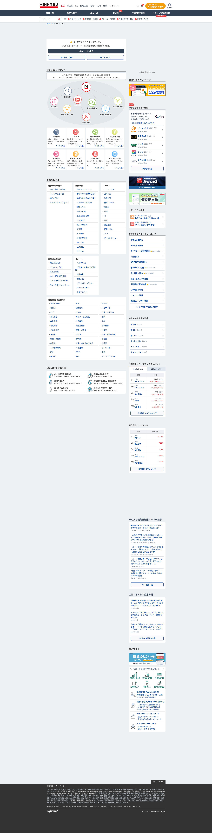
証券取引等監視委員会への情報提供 (82, 801)
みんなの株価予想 (57, 194)
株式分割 (80, 242)
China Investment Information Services (90, 791)
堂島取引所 (138, 791)
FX (76, 6)
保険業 (104, 343)
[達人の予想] (86, 117)
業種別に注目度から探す (86, 198)
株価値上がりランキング (147, 413)
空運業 (78, 334)
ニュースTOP (109, 189)
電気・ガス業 (81, 330)
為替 (105, 211)
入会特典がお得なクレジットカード (150, 719)
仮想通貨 (84, 6)
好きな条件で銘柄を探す (148, 307)
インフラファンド (108, 356)
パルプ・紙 (106, 308)
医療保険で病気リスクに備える (148, 709)
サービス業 (106, 348)
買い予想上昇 (82, 225)
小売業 (104, 339)
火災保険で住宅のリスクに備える (149, 707)
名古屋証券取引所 (71, 791)
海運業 (52, 334)
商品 (105, 220)
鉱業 (77, 303)
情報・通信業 (55, 339)
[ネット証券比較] (105, 109)
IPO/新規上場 (82, 238)
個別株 (106, 207)
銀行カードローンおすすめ (147, 729)
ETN (77, 356)
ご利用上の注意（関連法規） (98, 807)
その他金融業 (55, 348)
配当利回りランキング (147, 469)
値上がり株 (81, 207)
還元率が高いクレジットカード (148, 717)
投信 (92, 6)
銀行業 (52, 343)
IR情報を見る (147, 169)
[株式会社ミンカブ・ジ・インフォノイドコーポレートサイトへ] (66, 811)
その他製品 (54, 330)
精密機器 (105, 326)
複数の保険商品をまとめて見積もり (150, 702)
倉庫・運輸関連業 (108, 334)
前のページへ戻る (86, 51)
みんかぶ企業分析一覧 (147, 638)
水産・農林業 (55, 303)
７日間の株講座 (56, 267)
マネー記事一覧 (147, 585)
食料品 (52, 308)
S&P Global (146, 791)
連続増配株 (81, 220)
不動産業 (79, 348)
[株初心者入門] (118, 101)
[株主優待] (54, 101)
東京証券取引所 (60, 791)
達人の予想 (54, 198)
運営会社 (80, 274)
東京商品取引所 (128, 791)
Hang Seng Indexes (55, 793)
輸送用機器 (80, 326)
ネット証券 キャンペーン (59, 285)
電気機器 (53, 326)
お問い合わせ (82, 292)
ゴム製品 (53, 317)
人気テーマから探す (84, 203)
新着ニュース (109, 203)
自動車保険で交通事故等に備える (149, 705)
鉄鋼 (103, 317)
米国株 (70, 6)
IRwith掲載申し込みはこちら (143, 123)
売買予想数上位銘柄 (57, 189)
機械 (103, 321)
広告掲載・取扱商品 (115, 807)
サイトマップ (136, 807)
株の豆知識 (54, 272)
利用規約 (80, 279)
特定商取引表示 (83, 287)
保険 (105, 6)
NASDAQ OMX (107, 791)
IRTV (106, 233)
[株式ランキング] (67, 109)
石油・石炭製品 (108, 312)
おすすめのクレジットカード (148, 714)
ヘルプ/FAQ (81, 263)
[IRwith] (147, 659)
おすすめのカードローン (146, 723)
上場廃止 (80, 247)
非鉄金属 (53, 321)
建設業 (104, 303)
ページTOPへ (158, 782)
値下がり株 (81, 211)
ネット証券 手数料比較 (59, 280)
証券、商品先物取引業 (84, 343)
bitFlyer (64, 793)
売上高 (79, 229)
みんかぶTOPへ (67, 57)
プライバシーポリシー (85, 283)
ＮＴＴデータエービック (75, 793)
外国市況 (107, 198)
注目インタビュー (111, 238)
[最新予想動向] (92, 103)
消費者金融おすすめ (144, 727)
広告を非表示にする (147, 72)
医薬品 (78, 312)
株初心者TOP (55, 263)
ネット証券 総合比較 (58, 276)
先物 (99, 6)
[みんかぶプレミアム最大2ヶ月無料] (147, 89)
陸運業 (104, 330)
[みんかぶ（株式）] (49, 6)
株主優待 (80, 233)
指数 (103, 352)
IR (105, 216)
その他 (52, 356)
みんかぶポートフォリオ (59, 203)
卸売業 (78, 339)
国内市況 (107, 194)
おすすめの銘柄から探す (86, 194)
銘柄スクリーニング (84, 189)
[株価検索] (67, 91)
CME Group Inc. (118, 791)
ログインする (105, 57)
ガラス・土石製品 (83, 317)
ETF (51, 352)
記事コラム (108, 229)
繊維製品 (79, 308)
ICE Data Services (89, 793)
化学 (52, 312)
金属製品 (79, 321)
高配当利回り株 (83, 216)
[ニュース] (77, 99)
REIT (78, 352)
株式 (63, 6)
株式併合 (80, 251)
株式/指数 (50, 24)
